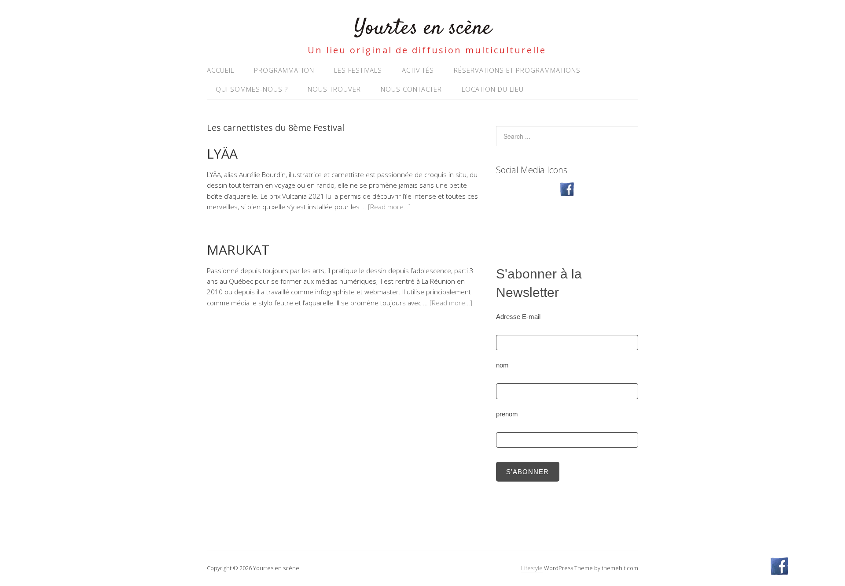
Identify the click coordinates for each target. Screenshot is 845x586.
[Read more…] (389, 206)
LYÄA (222, 154)
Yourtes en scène (423, 28)
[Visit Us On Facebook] (567, 193)
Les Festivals (358, 70)
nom (502, 365)
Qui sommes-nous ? (252, 89)
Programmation (284, 70)
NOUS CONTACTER (411, 89)
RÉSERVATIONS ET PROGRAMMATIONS (517, 70)
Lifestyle (532, 568)
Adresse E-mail (518, 316)
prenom (507, 414)
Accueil (220, 70)
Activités (418, 70)
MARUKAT (238, 250)
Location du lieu (493, 89)
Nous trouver (334, 89)
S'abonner (527, 471)
